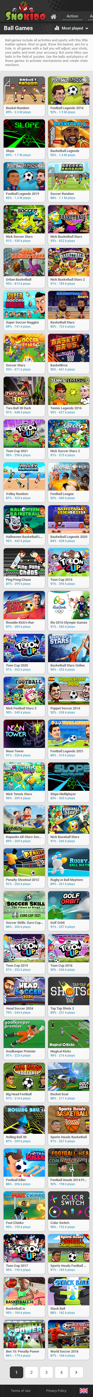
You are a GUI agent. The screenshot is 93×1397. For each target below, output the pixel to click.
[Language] (83, 1391)
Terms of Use (20, 1391)
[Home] (54, 16)
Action (72, 16)
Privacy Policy (56, 1391)
